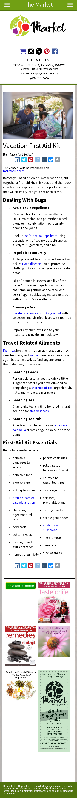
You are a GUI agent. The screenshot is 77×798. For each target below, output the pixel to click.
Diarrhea (9, 350)
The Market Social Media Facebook (54, 51)
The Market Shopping (23, 51)
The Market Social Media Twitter (39, 51)
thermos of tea (42, 388)
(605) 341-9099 (39, 78)
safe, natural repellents (41, 236)
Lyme (26, 264)
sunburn (35, 355)
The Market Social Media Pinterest (47, 51)
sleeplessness (39, 411)
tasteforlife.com (13, 171)
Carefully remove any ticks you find (37, 313)
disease (35, 264)
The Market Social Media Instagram (31, 51)
